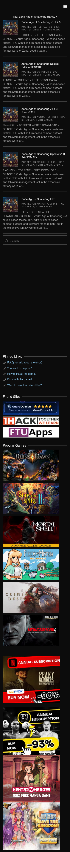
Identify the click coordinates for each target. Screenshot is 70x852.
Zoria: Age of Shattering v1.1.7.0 (40, 22)
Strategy (35, 30)
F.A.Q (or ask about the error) (24, 362)
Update (58, 165)
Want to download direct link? (24, 385)
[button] (65, 6)
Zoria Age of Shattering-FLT (38, 199)
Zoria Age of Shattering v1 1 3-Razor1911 (39, 110)
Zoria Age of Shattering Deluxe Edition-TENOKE (40, 65)
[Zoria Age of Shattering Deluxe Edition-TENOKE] (10, 69)
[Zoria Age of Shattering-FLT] (10, 204)
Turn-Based (51, 30)
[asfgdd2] (31, 778)
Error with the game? (19, 379)
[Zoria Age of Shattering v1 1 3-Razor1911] (10, 114)
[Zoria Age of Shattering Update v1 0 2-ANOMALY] (10, 159)
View (30, 464)
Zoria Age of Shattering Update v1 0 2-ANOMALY (43, 155)
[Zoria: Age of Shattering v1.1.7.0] (10, 27)
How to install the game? (21, 374)
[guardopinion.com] (31, 407)
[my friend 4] (31, 432)
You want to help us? (19, 368)
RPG (24, 30)
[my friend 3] (31, 420)
